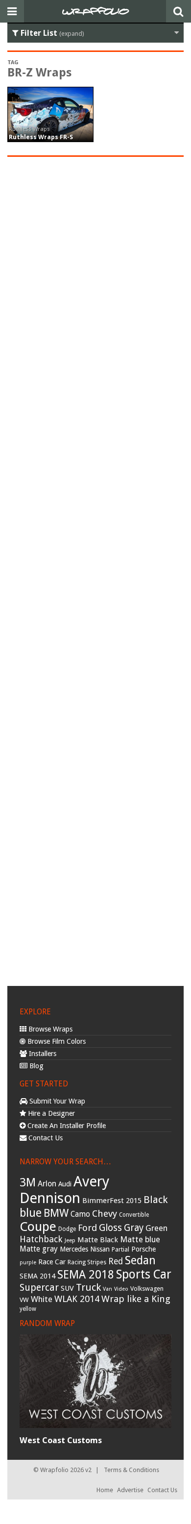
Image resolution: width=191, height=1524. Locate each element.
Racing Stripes (87, 1262)
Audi (65, 1184)
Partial (120, 1249)
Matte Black (97, 1239)
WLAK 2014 (76, 1299)
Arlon (47, 1183)
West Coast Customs (61, 1440)
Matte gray (39, 1249)
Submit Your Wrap (56, 1101)
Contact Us (44, 1138)
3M (28, 1182)
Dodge (67, 1229)
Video (121, 1289)
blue (31, 1212)
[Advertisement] (95, 570)
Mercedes (74, 1249)
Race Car (52, 1262)
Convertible (134, 1214)
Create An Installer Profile (65, 1126)
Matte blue (140, 1239)
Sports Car (143, 1274)
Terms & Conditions (131, 1470)
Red (115, 1261)
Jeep (70, 1240)
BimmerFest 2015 (112, 1200)
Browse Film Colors (55, 1041)
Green (156, 1228)
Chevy (104, 1213)
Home (104, 1490)
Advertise (130, 1490)
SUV (67, 1288)
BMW (56, 1213)
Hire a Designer (50, 1113)
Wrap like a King (135, 1298)
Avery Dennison (64, 1189)
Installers (41, 1053)
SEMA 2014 (37, 1276)
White (41, 1299)
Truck (88, 1287)
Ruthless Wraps (29, 128)
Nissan (100, 1249)
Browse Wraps (49, 1029)
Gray (133, 1227)
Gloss (110, 1227)
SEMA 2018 (85, 1274)
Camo (80, 1214)
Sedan (140, 1260)
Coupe (38, 1226)
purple (28, 1262)
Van (107, 1289)
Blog (35, 1066)
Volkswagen (147, 1288)
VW (24, 1299)
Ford (87, 1227)
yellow (28, 1308)
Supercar (39, 1287)
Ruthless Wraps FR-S (41, 137)
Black (155, 1199)
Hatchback (41, 1239)
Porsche (143, 1249)
